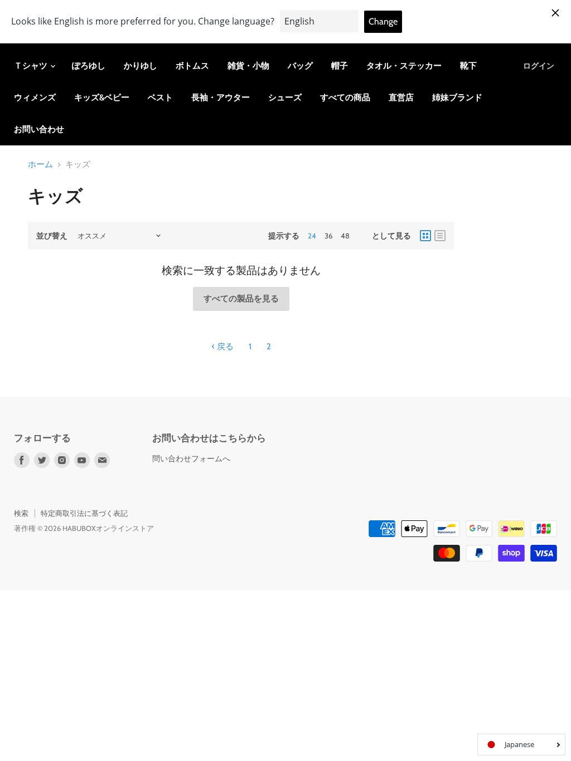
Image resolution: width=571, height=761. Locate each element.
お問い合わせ (39, 129)
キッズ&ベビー (101, 97)
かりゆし (140, 66)
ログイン (538, 66)
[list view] (440, 235)
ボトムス (192, 66)
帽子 (339, 66)
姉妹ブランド (457, 97)
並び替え (51, 235)
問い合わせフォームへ (191, 458)
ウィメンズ (35, 97)
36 (328, 235)
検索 (21, 513)
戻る (224, 347)
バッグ (300, 66)
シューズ (285, 97)
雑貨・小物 (248, 66)
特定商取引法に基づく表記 (84, 513)
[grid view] (425, 235)
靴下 (468, 66)
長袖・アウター (220, 97)
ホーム (40, 164)
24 (312, 235)
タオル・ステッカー (404, 66)
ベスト (160, 97)
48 (345, 235)
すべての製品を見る (241, 299)
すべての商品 (345, 97)
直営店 (401, 97)
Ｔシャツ (31, 66)
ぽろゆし (88, 66)
